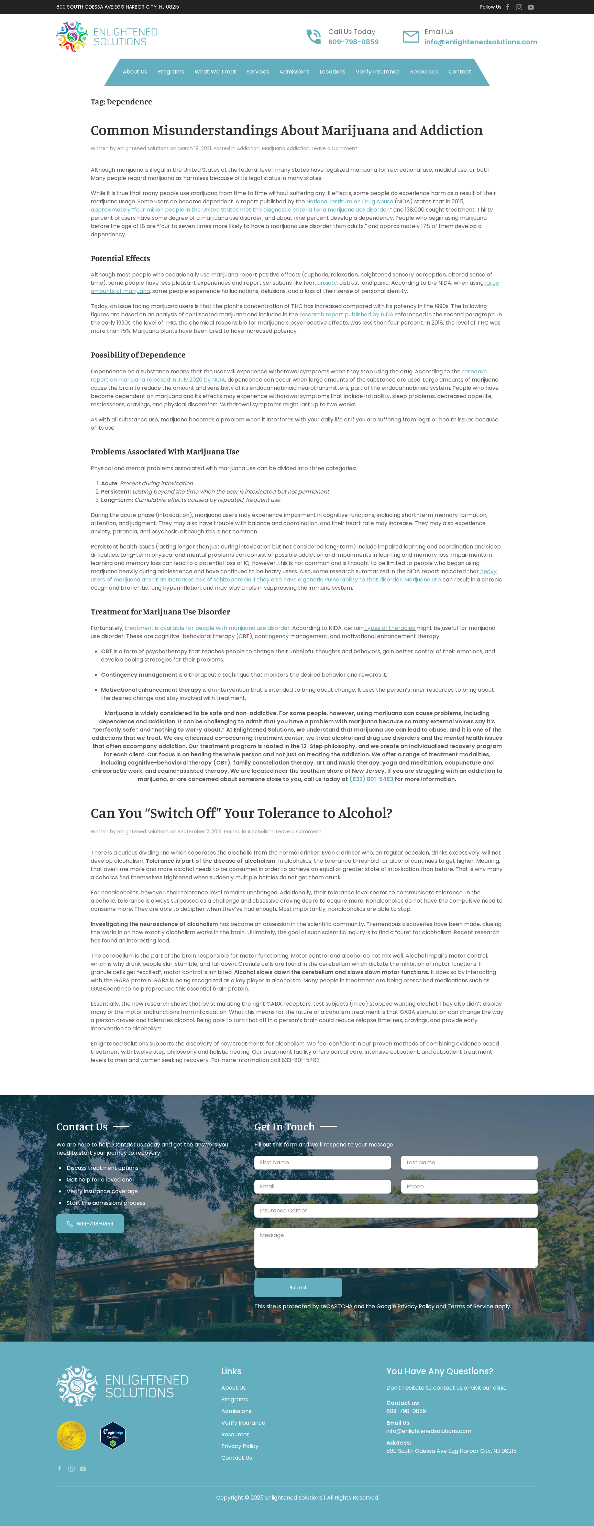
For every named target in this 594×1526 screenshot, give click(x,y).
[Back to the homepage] (106, 37)
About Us (135, 72)
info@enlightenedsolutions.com (481, 42)
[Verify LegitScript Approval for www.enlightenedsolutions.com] (112, 1435)
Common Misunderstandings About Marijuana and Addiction (287, 129)
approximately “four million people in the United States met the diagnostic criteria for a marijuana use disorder (240, 210)
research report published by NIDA (346, 314)
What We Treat (215, 72)
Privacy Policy (415, 1306)
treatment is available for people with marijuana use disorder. (208, 628)
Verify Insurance (378, 72)
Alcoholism (261, 831)
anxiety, (327, 283)
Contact (460, 72)
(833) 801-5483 (371, 779)
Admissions (294, 72)
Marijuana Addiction (285, 148)
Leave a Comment (334, 148)
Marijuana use (422, 580)
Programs (170, 72)
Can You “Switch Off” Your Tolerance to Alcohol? (241, 812)
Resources (424, 72)
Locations (332, 72)
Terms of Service (470, 1306)
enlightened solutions (143, 148)
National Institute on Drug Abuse (349, 201)
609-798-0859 (353, 42)
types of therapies (390, 628)
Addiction (248, 148)
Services (257, 72)
